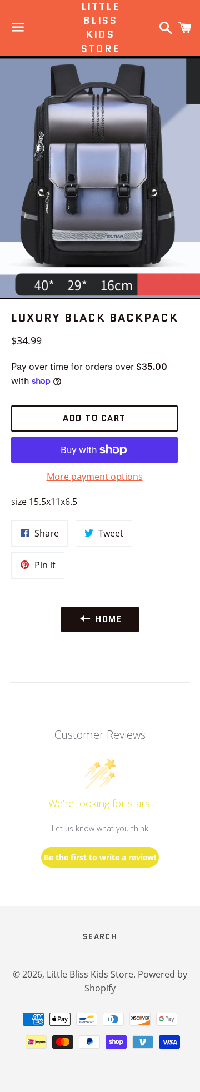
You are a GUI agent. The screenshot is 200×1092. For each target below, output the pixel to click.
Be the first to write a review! (100, 857)
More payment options (95, 476)
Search (100, 936)
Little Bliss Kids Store (100, 28)
